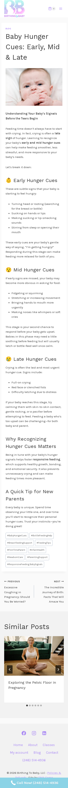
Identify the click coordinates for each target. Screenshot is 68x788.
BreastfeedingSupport (19, 543)
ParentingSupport (37, 557)
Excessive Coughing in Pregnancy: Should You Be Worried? (17, 591)
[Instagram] (34, 733)
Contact (52, 753)
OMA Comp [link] (45, 777)
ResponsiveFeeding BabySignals (25, 564)
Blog (8, 28)
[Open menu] (60, 8)
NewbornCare (15, 557)
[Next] (58, 669)
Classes (49, 745)
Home (18, 745)
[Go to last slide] (10, 669)
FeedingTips (44, 543)
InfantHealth (37, 550)
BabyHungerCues (17, 535)
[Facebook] (23, 733)
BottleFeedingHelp (41, 535)
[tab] (27, 705)
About (32, 745)
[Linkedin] (44, 733)
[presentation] (34, 656)
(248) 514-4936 (34, 760)
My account (19, 753)
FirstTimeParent (16, 550)
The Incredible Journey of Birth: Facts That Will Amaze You (53, 591)
